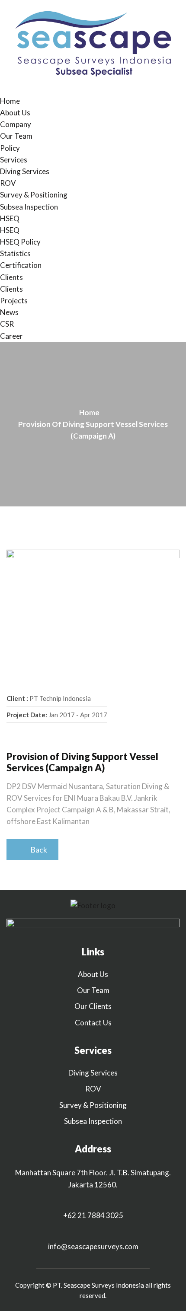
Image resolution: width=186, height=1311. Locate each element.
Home (10, 100)
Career (11, 335)
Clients (11, 277)
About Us (15, 112)
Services (13, 159)
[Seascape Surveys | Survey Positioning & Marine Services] (93, 46)
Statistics (15, 253)
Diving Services (24, 171)
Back (36, 849)
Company (15, 124)
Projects (14, 300)
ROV (8, 183)
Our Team (16, 135)
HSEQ (9, 218)
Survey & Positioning (33, 194)
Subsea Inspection (29, 206)
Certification (21, 265)
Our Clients (93, 1006)
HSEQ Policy (20, 241)
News (9, 312)
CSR (7, 323)
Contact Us (93, 1022)
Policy (10, 148)
